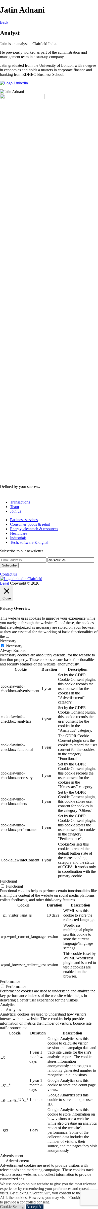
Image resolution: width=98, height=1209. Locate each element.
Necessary (14, 646)
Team (14, 507)
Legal (5, 583)
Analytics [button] (7, 1004)
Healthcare (18, 533)
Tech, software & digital (29, 542)
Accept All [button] (34, 1206)
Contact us (8, 574)
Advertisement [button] (11, 1156)
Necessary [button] (8, 641)
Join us (15, 511)
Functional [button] (8, 881)
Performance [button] (10, 981)
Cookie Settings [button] (12, 1206)
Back (4, 22)
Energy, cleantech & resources (34, 529)
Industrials (18, 538)
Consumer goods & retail (30, 524)
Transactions (20, 502)
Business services (24, 520)
